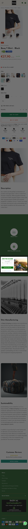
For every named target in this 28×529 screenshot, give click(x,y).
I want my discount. (7, 267)
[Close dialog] (26, 257)
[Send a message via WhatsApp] (25, 523)
